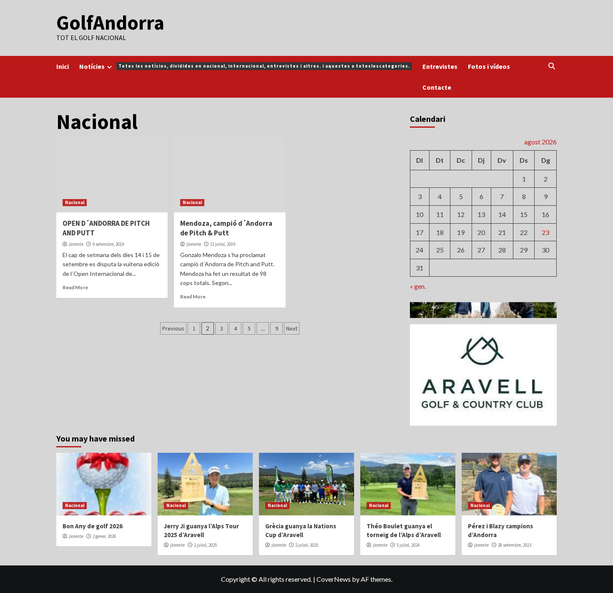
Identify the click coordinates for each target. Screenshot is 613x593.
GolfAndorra (110, 22)
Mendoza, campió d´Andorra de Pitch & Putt (226, 228)
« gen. (418, 286)
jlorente (76, 244)
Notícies (244, 66)
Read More (75, 287)
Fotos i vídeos (489, 66)
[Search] (551, 66)
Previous (173, 328)
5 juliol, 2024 (408, 545)
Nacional (74, 202)
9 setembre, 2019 (108, 244)
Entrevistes (439, 66)
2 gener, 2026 (104, 536)
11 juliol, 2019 (222, 244)
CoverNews (334, 579)
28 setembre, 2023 (514, 545)
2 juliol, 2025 (205, 545)
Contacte (436, 87)
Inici (62, 66)
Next (291, 328)
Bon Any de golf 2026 (93, 526)
